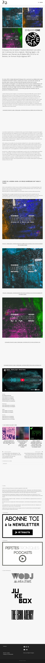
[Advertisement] (22, 68)
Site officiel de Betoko (6, 395)
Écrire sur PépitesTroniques (28, 652)
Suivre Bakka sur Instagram (7, 412)
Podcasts (5, 646)
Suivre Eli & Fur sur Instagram (8, 417)
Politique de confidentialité (8, 654)
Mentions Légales (6, 652)
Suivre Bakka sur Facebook (7, 410)
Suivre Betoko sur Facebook (7, 396)
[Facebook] (24, 647)
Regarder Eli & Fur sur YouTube (8, 419)
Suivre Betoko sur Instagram (8, 398)
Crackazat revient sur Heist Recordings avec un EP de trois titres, (8, 443)
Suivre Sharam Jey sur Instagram (8, 406)
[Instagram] (26, 647)
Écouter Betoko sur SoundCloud (8, 401)
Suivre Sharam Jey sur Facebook (8, 405)
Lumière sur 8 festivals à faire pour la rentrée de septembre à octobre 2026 (14, 488)
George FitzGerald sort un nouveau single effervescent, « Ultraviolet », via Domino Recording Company (22, 444)
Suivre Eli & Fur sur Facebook (8, 416)
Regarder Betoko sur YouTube (8, 399)
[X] (28, 647)
